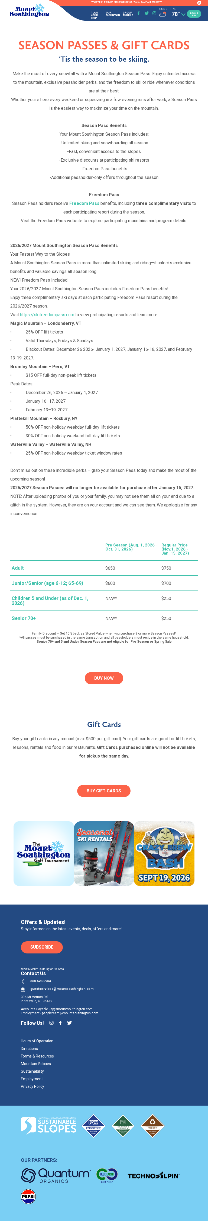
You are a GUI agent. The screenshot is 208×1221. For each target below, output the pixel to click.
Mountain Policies (36, 1064)
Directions (29, 1048)
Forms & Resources (37, 1056)
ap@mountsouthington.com (71, 1009)
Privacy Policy (32, 1086)
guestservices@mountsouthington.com (61, 989)
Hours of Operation (37, 1041)
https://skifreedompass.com (47, 314)
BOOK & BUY (194, 14)
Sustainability (32, 1071)
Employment (32, 1079)
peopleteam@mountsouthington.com (70, 1013)
